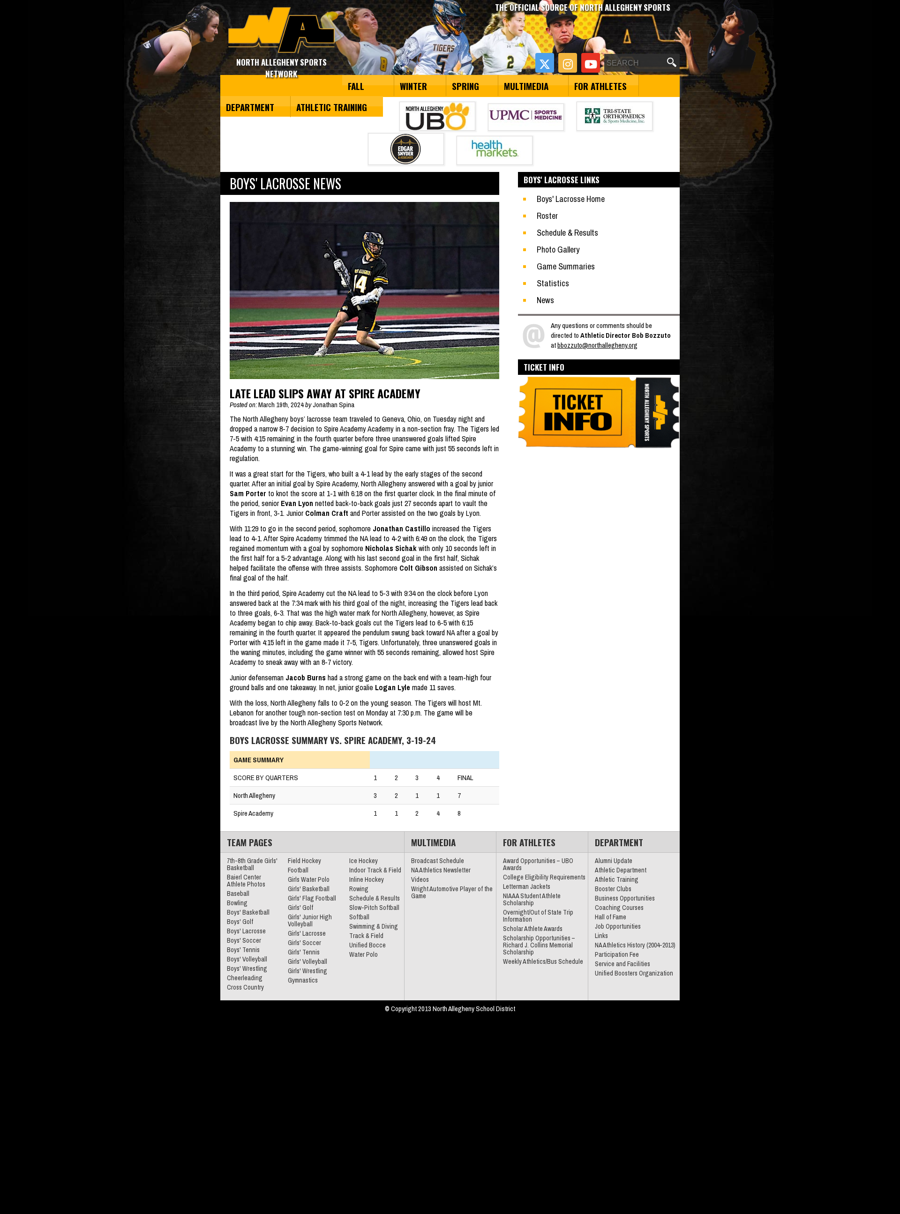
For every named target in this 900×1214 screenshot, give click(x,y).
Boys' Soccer (244, 940)
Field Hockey (304, 861)
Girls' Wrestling (307, 971)
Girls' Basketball (309, 889)
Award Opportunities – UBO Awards (538, 864)
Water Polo (363, 954)
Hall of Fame (610, 917)
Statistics (553, 283)
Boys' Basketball (248, 912)
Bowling (237, 903)
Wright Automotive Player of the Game (452, 892)
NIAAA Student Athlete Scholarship (532, 899)
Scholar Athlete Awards (532, 928)
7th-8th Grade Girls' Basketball (252, 864)
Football (298, 870)
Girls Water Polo (309, 879)
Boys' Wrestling (247, 968)
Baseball (238, 893)
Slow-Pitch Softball (374, 907)
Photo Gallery (558, 249)
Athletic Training (331, 106)
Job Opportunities (618, 926)
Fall (356, 85)
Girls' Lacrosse (307, 933)
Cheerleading (244, 978)
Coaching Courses (619, 907)
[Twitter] (544, 63)
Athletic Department (620, 870)
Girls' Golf (300, 907)
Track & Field (366, 935)
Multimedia (526, 85)
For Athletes (600, 85)
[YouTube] (590, 63)
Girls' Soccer (304, 942)
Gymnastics (303, 980)
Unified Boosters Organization (634, 973)
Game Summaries (566, 266)
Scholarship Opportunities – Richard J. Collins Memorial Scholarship (539, 945)
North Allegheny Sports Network (281, 30)
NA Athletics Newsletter (441, 870)
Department (250, 106)
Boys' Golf (240, 921)
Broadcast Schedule (437, 861)
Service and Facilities (622, 964)
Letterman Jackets (526, 886)
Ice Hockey (363, 861)
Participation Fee (617, 954)
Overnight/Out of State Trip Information (538, 916)
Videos (420, 879)
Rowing (358, 889)
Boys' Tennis (243, 950)
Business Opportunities (625, 898)
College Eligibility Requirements (544, 877)
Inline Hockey (366, 879)
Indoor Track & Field (375, 870)
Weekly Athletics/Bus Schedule (543, 961)
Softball (359, 917)
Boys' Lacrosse (246, 931)
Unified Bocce (367, 945)
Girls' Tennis (304, 952)
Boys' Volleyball (247, 959)
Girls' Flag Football (312, 898)
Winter (413, 85)
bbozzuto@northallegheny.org (597, 345)
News (545, 300)
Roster (547, 216)
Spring (465, 85)
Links (601, 935)
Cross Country (245, 987)
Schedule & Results (567, 232)
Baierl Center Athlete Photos (246, 880)
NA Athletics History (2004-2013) (635, 945)
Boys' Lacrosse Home (571, 199)
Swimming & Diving (373, 926)
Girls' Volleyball (307, 961)
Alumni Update (613, 861)
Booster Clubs (613, 889)
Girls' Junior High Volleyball (310, 920)
